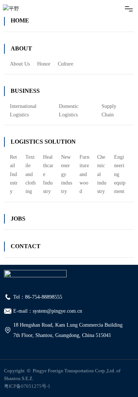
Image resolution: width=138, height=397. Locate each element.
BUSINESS (25, 91)
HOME (20, 20)
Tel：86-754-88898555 (37, 297)
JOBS (18, 218)
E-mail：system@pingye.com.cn (47, 311)
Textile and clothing (30, 174)
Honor (43, 64)
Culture (65, 64)
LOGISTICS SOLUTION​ (43, 141)
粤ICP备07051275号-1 (27, 386)
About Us (20, 64)
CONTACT (25, 246)
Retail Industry (14, 174)
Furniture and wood (84, 174)
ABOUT (21, 48)
